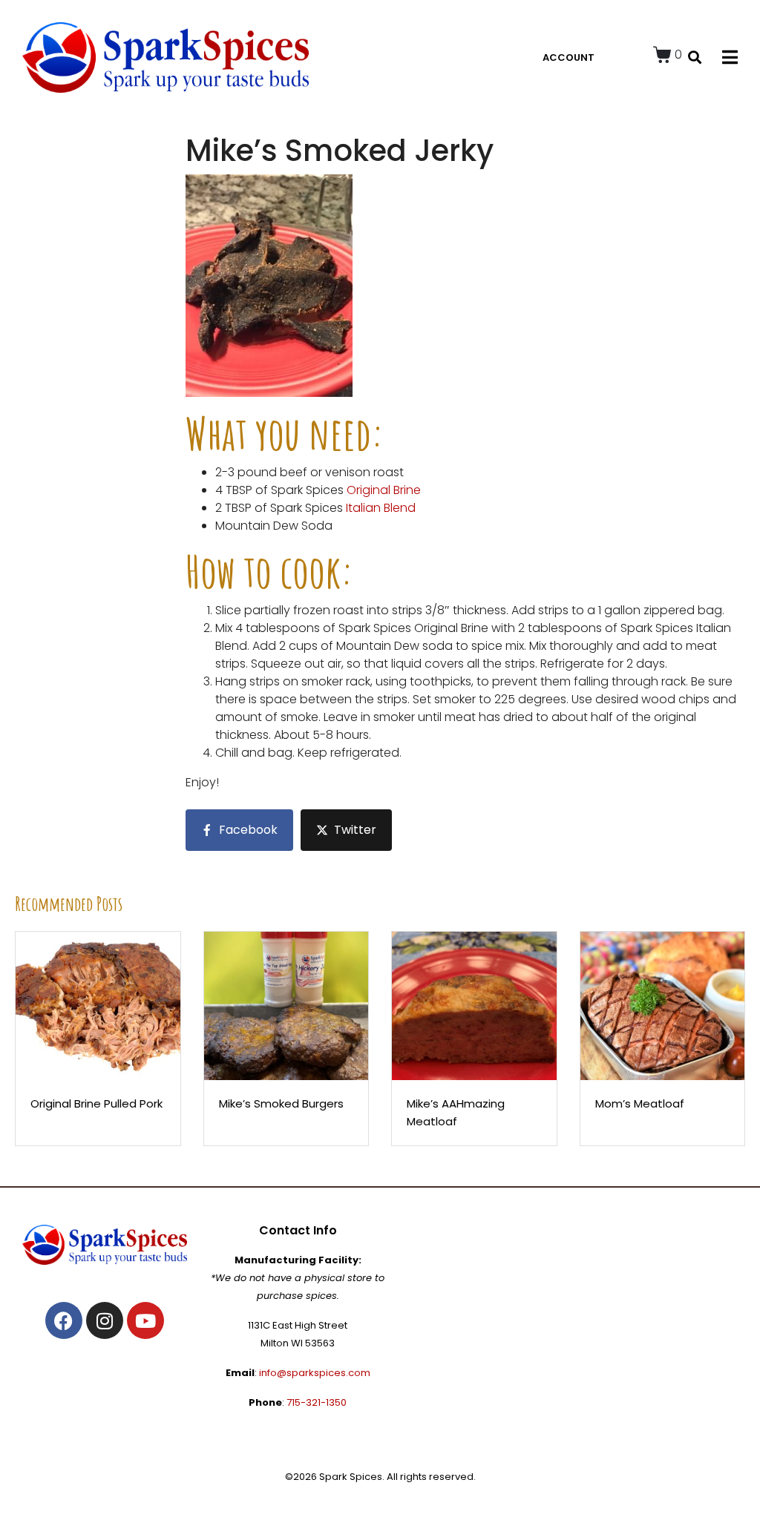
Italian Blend (381, 507)
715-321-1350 (316, 1402)
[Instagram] (104, 1320)
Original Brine (384, 490)
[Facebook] (63, 1320)
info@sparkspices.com (314, 1373)
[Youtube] (145, 1320)
